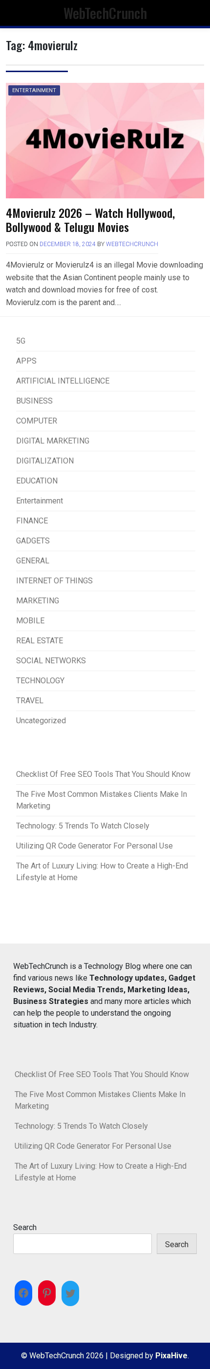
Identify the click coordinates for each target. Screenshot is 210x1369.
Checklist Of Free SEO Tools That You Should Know (103, 774)
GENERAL (32, 560)
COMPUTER (36, 420)
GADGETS (33, 540)
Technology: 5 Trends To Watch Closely (82, 825)
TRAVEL (29, 700)
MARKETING (37, 600)
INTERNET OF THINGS (54, 580)
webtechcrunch (132, 244)
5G (20, 341)
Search (25, 1227)
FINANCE (32, 520)
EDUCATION (37, 480)
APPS (26, 361)
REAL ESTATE (39, 640)
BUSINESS (34, 400)
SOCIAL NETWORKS (51, 660)
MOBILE (30, 620)
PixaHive (171, 1355)
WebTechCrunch (105, 12)
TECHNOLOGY (40, 680)
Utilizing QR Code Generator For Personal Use (94, 845)
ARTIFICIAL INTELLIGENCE (62, 381)
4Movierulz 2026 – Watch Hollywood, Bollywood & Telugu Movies (90, 219)
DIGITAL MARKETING (52, 440)
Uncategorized (41, 720)
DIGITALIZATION (45, 460)
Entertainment (34, 90)
